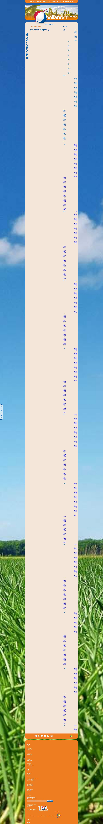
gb (1, 408)
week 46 (75, 83)
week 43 (75, 87)
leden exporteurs (30, 784)
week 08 (69, 64)
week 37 (75, 95)
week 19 (69, 50)
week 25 (69, 42)
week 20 (69, 49)
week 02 (69, 72)
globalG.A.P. (29, 755)
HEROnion (28, 745)
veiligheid (28, 759)
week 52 (75, 75)
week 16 (69, 54)
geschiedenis (29, 748)
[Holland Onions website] (48, 737)
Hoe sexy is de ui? (30, 779)
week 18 (69, 51)
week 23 (69, 45)
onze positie (29, 747)
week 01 (69, 73)
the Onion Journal (69, 1)
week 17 (69, 53)
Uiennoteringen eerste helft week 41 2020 (41, 29)
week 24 (69, 44)
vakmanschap (29, 760)
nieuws (28, 770)
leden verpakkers (30, 785)
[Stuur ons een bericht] (51, 737)
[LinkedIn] (42, 737)
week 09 (69, 63)
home (28, 742)
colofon (28, 792)
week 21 (69, 47)
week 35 (75, 30)
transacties (61, 1)
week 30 (75, 36)
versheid (28, 761)
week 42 (75, 88)
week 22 (69, 46)
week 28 (75, 38)
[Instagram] (35, 737)
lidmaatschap (55, 1)
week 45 (75, 84)
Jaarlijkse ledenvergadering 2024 (32, 778)
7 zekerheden (45, 1)
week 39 (75, 92)
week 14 (69, 56)
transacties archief (30, 789)
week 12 (69, 59)
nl (1, 415)
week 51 (75, 77)
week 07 (69, 65)
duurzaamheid (29, 764)
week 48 (75, 80)
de (1, 406)
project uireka (29, 750)
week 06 (69, 67)
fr (1, 413)
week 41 (75, 89)
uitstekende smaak (30, 767)
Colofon (28, 822)
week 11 (69, 60)
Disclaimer (29, 819)
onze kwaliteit (38, 1)
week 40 (75, 91)
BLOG (28, 774)
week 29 (75, 37)
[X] (38, 737)
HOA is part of (67, 736)
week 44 (75, 86)
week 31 (75, 35)
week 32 (75, 33)
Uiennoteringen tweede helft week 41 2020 (41, 30)
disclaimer (29, 795)
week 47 (75, 82)
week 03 (69, 70)
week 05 (69, 68)
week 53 (75, 414)
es (1, 411)
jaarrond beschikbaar (30, 765)
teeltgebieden (29, 749)
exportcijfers (51, 24)
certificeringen (29, 754)
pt (1, 417)
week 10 (69, 62)
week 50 (75, 78)
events (28, 776)
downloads (29, 773)
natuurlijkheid (29, 763)
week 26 (69, 41)
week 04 (69, 69)
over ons (32, 1)
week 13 (69, 58)
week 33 (75, 32)
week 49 (75, 79)
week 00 (64, 278)
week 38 (75, 93)
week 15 (69, 55)
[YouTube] (45, 737)
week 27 (75, 40)
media (50, 1)
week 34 (75, 31)
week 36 (75, 96)
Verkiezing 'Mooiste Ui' (30, 780)
